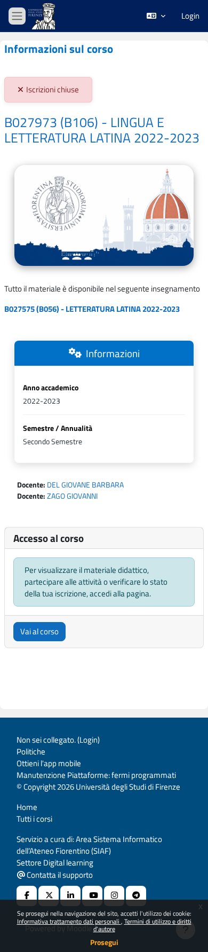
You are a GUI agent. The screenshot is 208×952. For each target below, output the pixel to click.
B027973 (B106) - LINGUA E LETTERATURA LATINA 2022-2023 (101, 130)
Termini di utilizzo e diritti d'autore (142, 925)
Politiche (31, 751)
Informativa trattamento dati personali (69, 921)
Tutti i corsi (34, 819)
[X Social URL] (48, 896)
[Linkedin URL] (70, 896)
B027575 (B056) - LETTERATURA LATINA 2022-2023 (92, 309)
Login (190, 16)
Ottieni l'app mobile (49, 763)
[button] (156, 16)
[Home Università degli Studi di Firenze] (43, 16)
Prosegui (104, 942)
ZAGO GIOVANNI (72, 495)
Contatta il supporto (59, 875)
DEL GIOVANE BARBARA (85, 484)
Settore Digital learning (55, 862)
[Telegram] (136, 896)
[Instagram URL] (114, 896)
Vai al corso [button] (39, 631)
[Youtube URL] (92, 896)
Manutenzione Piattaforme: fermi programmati (96, 775)
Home (27, 807)
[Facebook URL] (27, 896)
